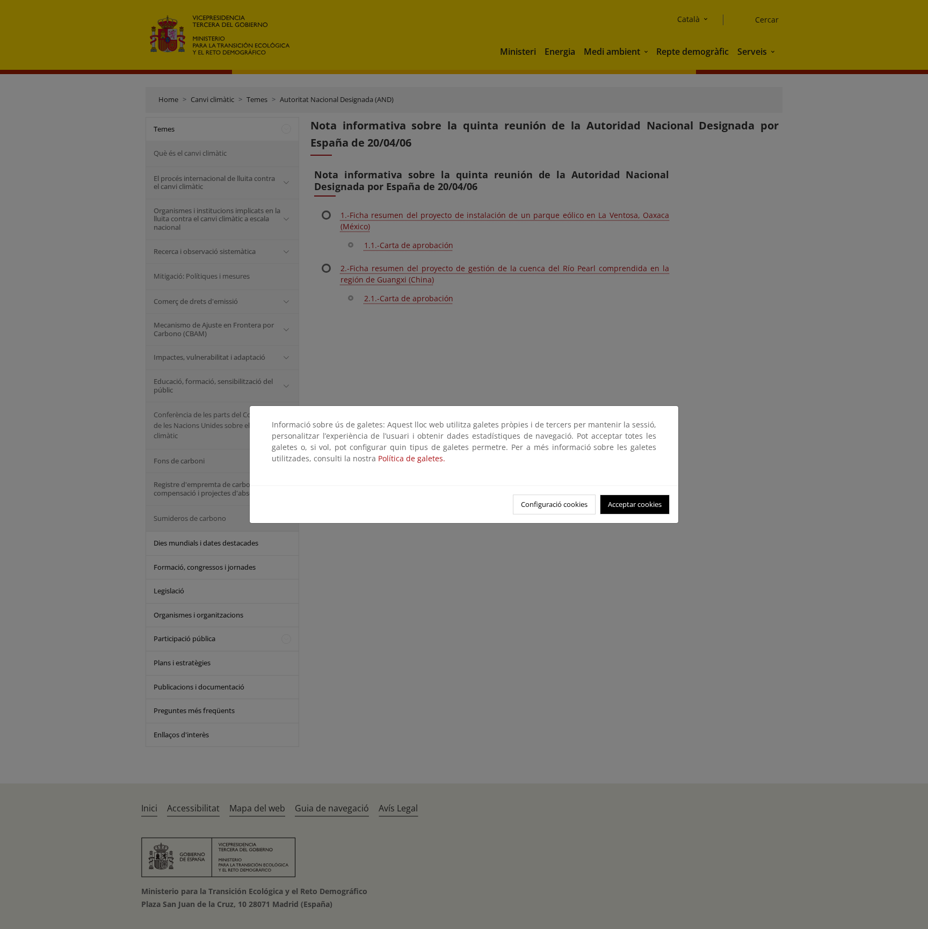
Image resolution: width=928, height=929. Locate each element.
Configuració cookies (554, 504)
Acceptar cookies (635, 504)
